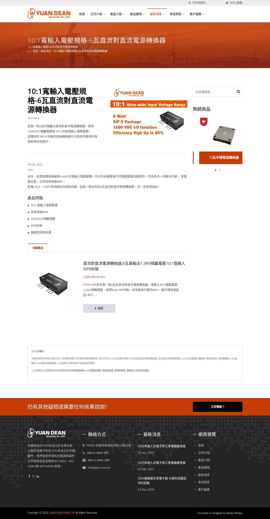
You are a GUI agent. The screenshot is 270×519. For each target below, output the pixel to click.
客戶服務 (196, 14)
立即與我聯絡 (142, 371)
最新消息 (156, 14)
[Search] (238, 91)
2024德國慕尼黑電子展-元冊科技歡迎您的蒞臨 (162, 480)
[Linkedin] (38, 476)
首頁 (82, 14)
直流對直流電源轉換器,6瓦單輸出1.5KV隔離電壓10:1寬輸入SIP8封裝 (134, 266)
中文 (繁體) (236, 2)
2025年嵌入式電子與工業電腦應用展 (162, 463)
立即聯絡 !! (217, 406)
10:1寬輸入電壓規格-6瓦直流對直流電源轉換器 (80, 51)
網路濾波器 (107, 371)
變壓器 (130, 371)
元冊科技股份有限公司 (62, 513)
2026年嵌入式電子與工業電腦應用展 (162, 446)
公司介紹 (96, 14)
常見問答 (176, 14)
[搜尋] (189, 3)
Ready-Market (234, 513)
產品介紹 (116, 14)
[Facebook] (29, 476)
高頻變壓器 (119, 371)
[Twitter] (33, 476)
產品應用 (136, 14)
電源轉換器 (78, 371)
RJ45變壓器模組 (93, 371)
